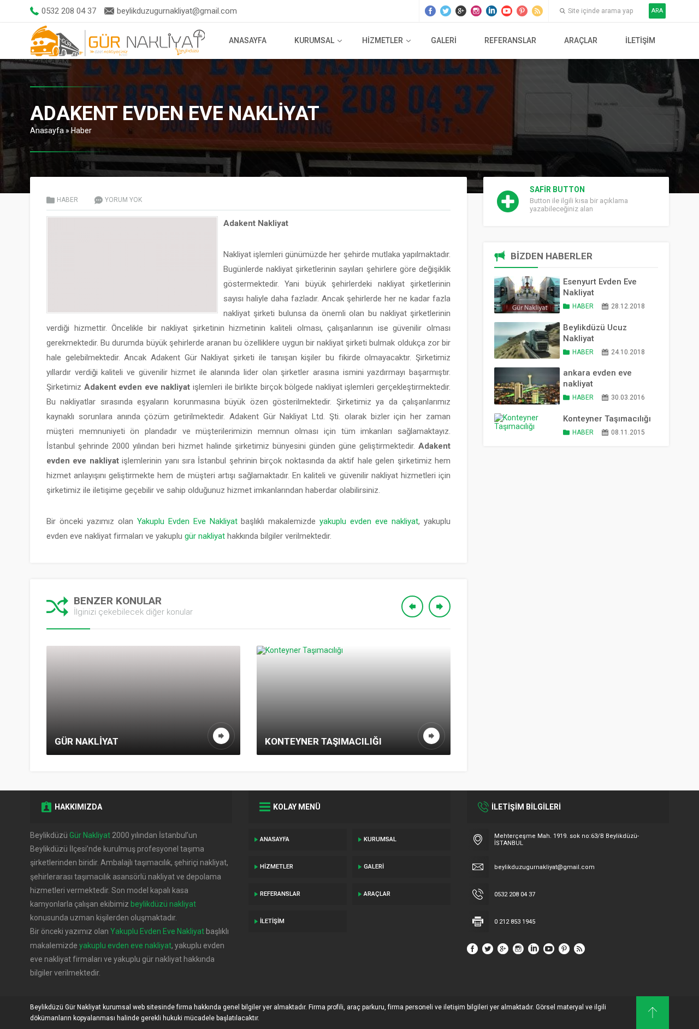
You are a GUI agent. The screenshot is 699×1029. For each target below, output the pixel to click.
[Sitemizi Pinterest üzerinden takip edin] (522, 10)
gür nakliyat (205, 536)
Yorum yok (123, 200)
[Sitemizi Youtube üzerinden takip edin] (506, 10)
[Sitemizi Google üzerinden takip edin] (460, 10)
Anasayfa (247, 40)
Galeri (444, 40)
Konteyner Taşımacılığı (607, 419)
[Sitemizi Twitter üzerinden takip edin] (445, 10)
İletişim (640, 40)
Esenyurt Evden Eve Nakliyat (600, 287)
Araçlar (580, 40)
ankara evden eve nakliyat (597, 378)
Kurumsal (314, 40)
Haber (81, 130)
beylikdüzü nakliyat (163, 904)
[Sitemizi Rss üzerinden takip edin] (537, 10)
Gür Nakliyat (89, 835)
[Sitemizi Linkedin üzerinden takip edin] (491, 10)
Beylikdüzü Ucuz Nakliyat (595, 333)
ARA (657, 10)
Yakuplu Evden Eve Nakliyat (187, 521)
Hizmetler (382, 40)
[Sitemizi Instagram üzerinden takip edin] (476, 10)
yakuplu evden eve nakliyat (368, 521)
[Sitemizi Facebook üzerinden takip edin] (430, 10)
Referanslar (510, 40)
